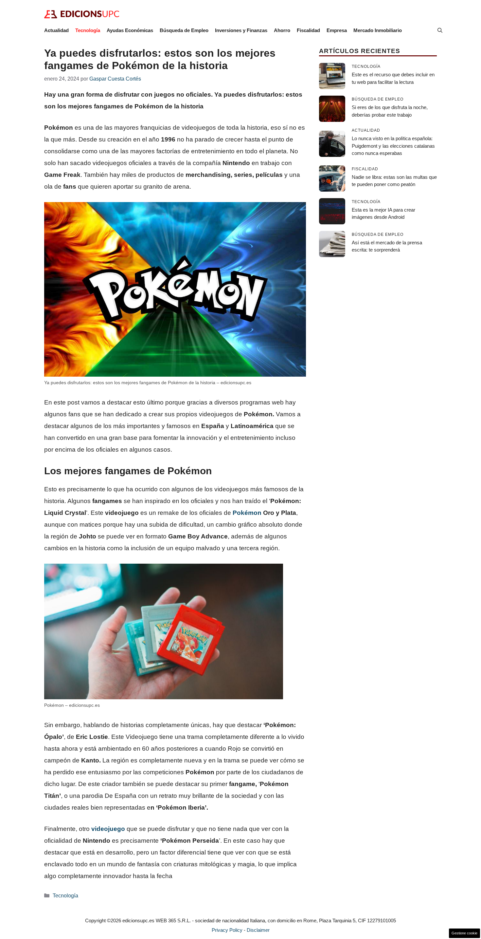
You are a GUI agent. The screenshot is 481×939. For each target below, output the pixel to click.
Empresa (337, 30)
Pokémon (247, 512)
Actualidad (56, 30)
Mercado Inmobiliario (377, 30)
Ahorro (282, 30)
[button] (440, 30)
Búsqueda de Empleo (184, 30)
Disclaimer (258, 930)
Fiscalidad (308, 30)
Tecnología (87, 30)
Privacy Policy (227, 930)
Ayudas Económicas (130, 30)
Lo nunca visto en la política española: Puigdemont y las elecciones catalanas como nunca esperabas (393, 146)
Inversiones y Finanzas (241, 30)
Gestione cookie (464, 933)
